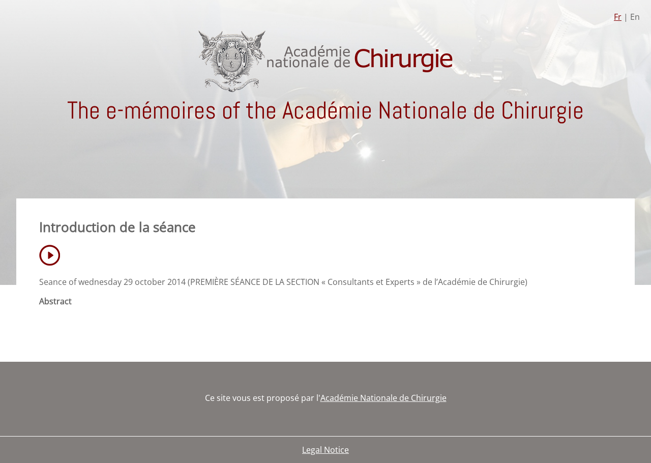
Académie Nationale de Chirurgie (383, 397)
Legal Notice (325, 449)
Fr (618, 16)
